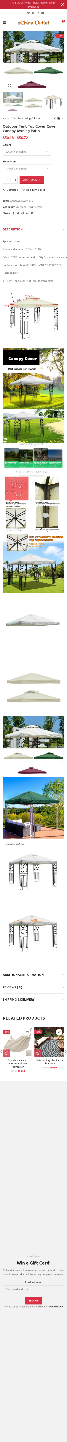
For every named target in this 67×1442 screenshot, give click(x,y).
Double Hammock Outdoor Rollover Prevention (18, 1063)
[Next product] (62, 118)
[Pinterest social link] (33, 13)
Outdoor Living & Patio (26, 118)
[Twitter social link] (28, 13)
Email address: (33, 1282)
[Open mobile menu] (4, 22)
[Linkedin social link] (38, 13)
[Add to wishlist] (27, 1032)
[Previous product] (55, 118)
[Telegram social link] (42, 13)
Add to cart (31, 179)
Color (6, 144)
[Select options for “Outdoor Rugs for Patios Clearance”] (38, 1053)
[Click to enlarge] (9, 85)
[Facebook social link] (24, 13)
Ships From (9, 161)
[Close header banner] (62, 4)
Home (6, 118)
